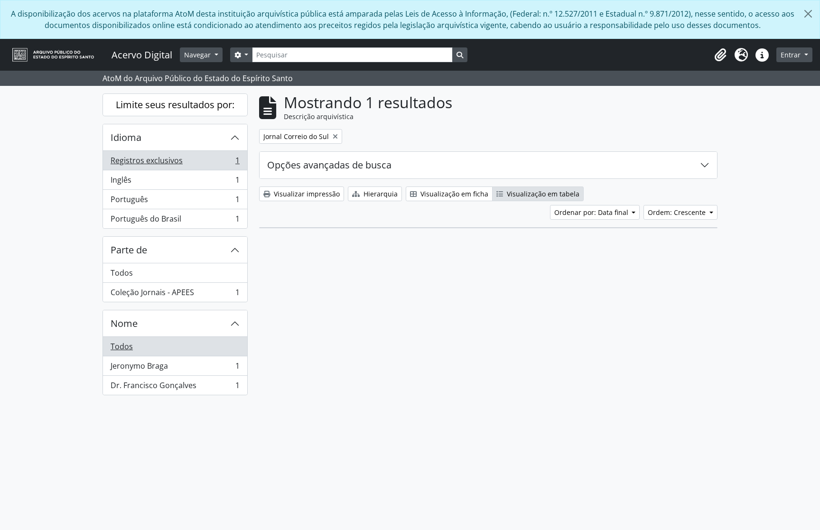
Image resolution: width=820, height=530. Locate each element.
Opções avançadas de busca (329, 164)
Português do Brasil (175, 221)
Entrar (791, 54)
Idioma (126, 137)
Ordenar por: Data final (592, 212)
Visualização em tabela (542, 193)
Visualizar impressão (306, 193)
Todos (122, 273)
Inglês (175, 182)
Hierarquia (380, 193)
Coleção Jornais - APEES (175, 294)
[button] (720, 55)
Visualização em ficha (453, 193)
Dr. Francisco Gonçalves (175, 387)
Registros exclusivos (175, 162)
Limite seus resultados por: (175, 104)
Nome (124, 323)
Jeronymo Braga (175, 368)
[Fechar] (808, 13)
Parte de (129, 249)
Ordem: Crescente (678, 212)
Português (175, 201)
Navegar (198, 54)
